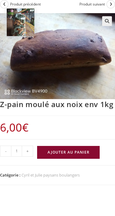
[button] (107, 21)
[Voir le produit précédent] (4, 4)
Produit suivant (92, 4)
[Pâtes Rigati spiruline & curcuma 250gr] (20, 22)
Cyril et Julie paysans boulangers (50, 175)
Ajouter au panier (69, 152)
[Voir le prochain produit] (110, 4)
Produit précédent (25, 4)
